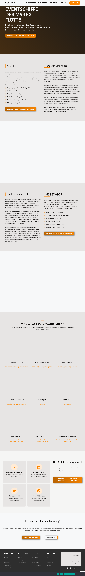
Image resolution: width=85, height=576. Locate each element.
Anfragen (74, 3)
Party (33, 560)
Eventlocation (35, 562)
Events (63, 3)
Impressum (50, 560)
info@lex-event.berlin (73, 557)
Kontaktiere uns (51, 537)
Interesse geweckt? (20, 35)
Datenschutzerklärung (69, 573)
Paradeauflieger (22, 562)
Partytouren (7, 562)
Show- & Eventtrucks (23, 560)
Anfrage (6, 557)
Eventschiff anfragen (31, 537)
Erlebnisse (54, 3)
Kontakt (49, 565)
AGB (48, 557)
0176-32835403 (75, 555)
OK (58, 573)
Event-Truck (42, 3)
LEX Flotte (6, 560)
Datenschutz (50, 562)
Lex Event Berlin (10, 3)
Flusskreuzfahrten (8, 568)
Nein (62, 573)
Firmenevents (7, 565)
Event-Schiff (31, 3)
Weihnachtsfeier (36, 565)
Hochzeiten (35, 557)
